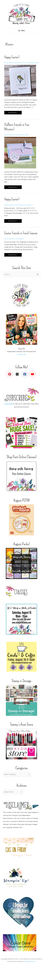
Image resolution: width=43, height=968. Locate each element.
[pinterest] (10, 374)
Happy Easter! (11, 57)
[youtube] (33, 374)
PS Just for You (28, 205)
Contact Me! (21, 354)
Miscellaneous (19, 238)
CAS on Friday (26, 62)
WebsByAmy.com (30, 961)
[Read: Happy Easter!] (21, 80)
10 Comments (8, 62)
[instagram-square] (17, 374)
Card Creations (17, 62)
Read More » (13, 112)
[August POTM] (21, 519)
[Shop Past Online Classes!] (21, 476)
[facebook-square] (25, 374)
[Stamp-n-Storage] (21, 700)
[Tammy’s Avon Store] (21, 743)
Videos (26, 135)
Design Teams (35, 62)
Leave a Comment (9, 135)
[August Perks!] (21, 563)
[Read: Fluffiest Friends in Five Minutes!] (21, 152)
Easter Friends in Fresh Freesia (20, 233)
